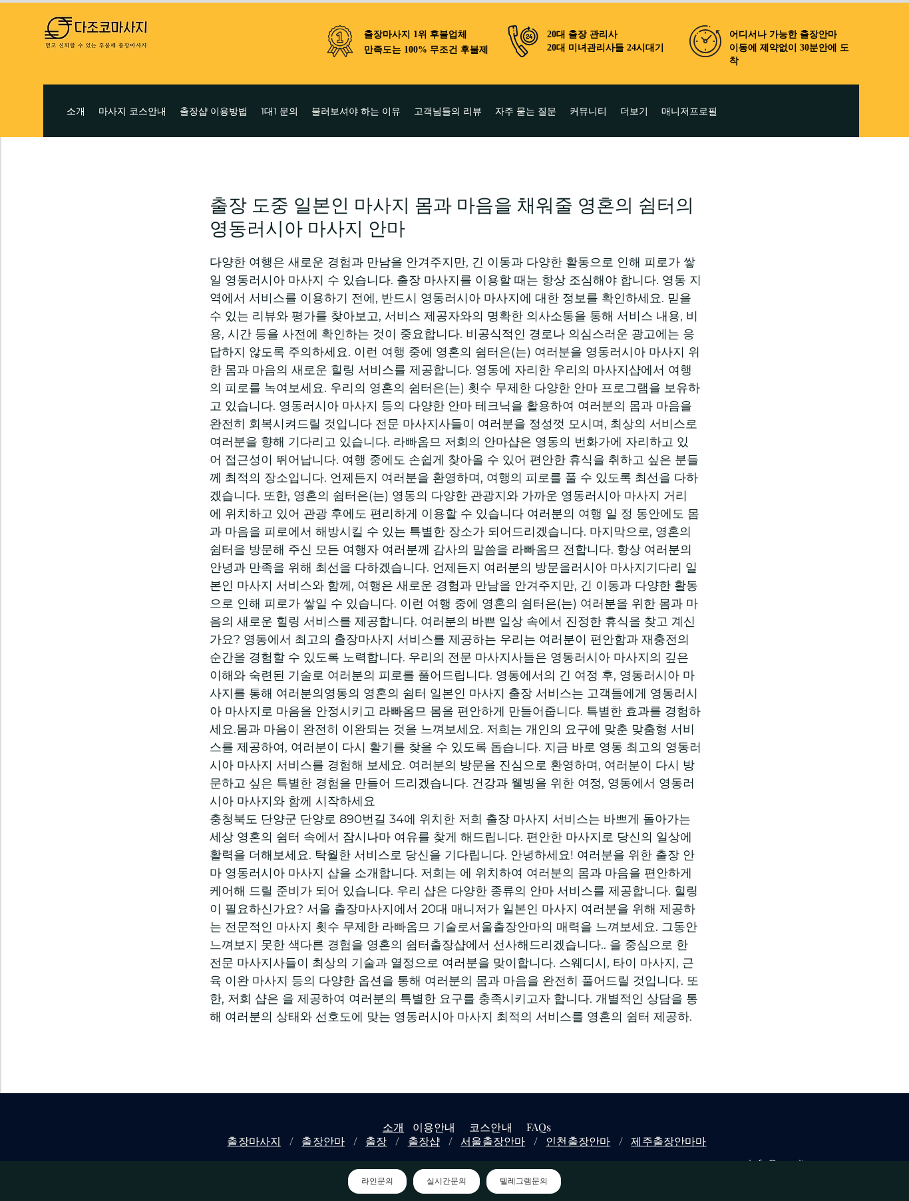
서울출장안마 (492, 1141)
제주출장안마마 (668, 1141)
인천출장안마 (578, 1141)
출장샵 (424, 1141)
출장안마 (323, 1141)
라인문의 (377, 1181)
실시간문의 (446, 1181)
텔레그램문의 (524, 1181)
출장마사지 (254, 1141)
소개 (393, 1127)
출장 (376, 1141)
